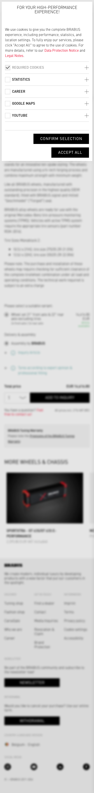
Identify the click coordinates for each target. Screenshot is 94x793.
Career (18, 91)
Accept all (70, 152)
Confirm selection (61, 138)
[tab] (47, 67)
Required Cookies (28, 67)
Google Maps (23, 103)
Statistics (21, 79)
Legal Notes (14, 55)
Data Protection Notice (61, 50)
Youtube (20, 115)
